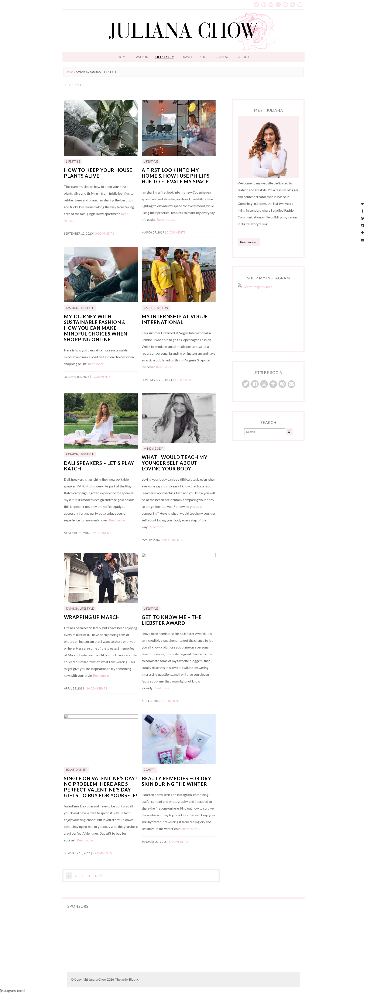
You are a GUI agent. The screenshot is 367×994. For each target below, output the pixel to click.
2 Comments (172, 701)
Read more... (249, 242)
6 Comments (178, 841)
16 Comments (96, 688)
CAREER (149, 308)
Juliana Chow (97, 979)
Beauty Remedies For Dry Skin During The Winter (176, 781)
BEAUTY (149, 769)
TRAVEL (187, 57)
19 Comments (102, 533)
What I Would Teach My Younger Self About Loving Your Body (174, 463)
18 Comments (183, 380)
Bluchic (134, 979)
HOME (122, 57)
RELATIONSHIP (76, 769)
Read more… (166, 219)
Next (99, 876)
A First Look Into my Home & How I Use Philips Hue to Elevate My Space (176, 175)
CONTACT (223, 57)
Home (69, 72)
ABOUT (244, 57)
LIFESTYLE (163, 57)
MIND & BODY (153, 448)
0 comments (104, 233)
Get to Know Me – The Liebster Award (172, 620)
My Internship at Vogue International (175, 319)
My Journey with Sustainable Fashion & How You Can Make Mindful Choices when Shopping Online (95, 328)
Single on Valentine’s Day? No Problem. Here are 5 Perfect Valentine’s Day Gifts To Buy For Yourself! (101, 787)
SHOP (204, 57)
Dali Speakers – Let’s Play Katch (99, 466)
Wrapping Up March (92, 617)
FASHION (141, 57)
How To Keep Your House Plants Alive (98, 173)
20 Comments (172, 540)
